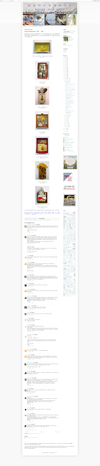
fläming (64, 245)
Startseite (25, 26)
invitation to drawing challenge (69, 104)
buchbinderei (67, 82)
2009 (65, 131)
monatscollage (66, 274)
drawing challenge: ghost (70, 85)
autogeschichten (71, 230)
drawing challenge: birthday (68, 107)
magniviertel (71, 266)
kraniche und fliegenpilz (70, 89)
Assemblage (66, 213)
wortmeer (28, 289)
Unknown (28, 354)
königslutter (70, 263)
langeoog (71, 264)
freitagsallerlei (67, 246)
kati (28, 388)
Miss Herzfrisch (30, 396)
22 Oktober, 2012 (30, 232)
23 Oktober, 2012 (30, 351)
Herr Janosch (29, 349)
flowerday (66, 244)
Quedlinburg (65, 222)
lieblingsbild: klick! (69, 110)
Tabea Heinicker (30, 362)
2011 (65, 128)
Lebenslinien (67, 135)
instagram (65, 51)
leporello (65, 265)
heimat (66, 109)
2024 (65, 60)
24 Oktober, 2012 (30, 421)
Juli (66, 118)
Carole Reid (29, 305)
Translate (72, 32)
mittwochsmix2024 (66, 273)
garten (65, 248)
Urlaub (66, 225)
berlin (72, 232)
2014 (65, 74)
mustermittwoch (67, 277)
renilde (28, 424)
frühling (65, 247)
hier (56, 212)
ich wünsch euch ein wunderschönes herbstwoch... (69, 98)
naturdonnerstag (66, 279)
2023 (65, 61)
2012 (65, 77)
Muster (73, 220)
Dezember (67, 78)
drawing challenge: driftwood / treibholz (69, 95)
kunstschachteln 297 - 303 (70, 83)
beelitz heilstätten (72, 231)
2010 (65, 129)
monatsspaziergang (67, 276)
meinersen (65, 271)
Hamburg (71, 218)
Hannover (65, 219)
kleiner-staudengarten (69, 150)
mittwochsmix (72, 271)
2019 (65, 67)
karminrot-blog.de (68, 145)
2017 (65, 70)
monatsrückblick (66, 275)
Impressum (41, 26)
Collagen (34, 219)
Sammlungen (48, 219)
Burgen (66, 215)
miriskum (66, 137)
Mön (68, 221)
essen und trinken (69, 239)
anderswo (65, 228)
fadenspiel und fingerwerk (70, 142)
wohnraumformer (30, 334)
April (66, 122)
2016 (65, 71)
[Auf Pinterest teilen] (44, 218)
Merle (28, 283)
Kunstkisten (72, 219)
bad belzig (65, 231)
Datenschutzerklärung (33, 26)
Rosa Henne (67, 140)
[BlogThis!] (40, 218)
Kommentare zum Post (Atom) (34, 433)
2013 (65, 75)
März (66, 123)
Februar (66, 125)
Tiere (67, 224)
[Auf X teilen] (41, 218)
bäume (71, 234)
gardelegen (72, 247)
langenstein (65, 264)
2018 (65, 68)
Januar (66, 126)
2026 (65, 57)
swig (28, 255)
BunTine (28, 413)
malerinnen (65, 267)
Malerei (67, 220)
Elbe (66, 218)
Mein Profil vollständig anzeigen (71, 39)
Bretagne (73, 214)
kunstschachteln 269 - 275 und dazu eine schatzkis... (70, 113)
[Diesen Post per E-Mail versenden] (39, 218)
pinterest (65, 50)
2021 (65, 64)
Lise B (28, 312)
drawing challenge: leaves (70, 90)
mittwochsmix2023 (69, 272)
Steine (67, 223)
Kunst (38, 219)
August (66, 116)
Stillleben (73, 223)
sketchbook (65, 289)
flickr (64, 52)
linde (71, 265)
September (67, 115)
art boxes (30, 219)
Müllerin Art (29, 296)
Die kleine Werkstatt (31, 224)
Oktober (66, 81)
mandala (73, 267)
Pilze (72, 221)
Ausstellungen (66, 214)
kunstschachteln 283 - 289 (70, 93)
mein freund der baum (68, 270)
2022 (65, 63)
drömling (67, 238)
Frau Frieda (67, 149)
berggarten (67, 232)
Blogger (55, 452)
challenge (40, 34)
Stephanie (29, 371)
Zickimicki (29, 235)
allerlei (66, 86)
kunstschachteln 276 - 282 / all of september (70, 101)
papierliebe (72, 283)
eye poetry (71, 240)
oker (64, 282)
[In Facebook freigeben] (42, 218)
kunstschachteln (28, 214)
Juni (66, 119)
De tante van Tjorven (69, 147)
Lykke (28, 318)
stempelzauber (67, 105)
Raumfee (28, 262)
